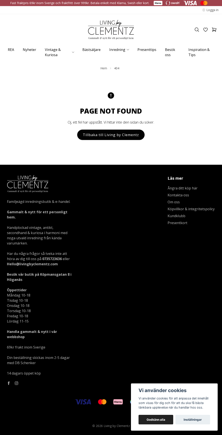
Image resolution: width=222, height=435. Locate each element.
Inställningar (193, 419)
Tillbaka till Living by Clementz (111, 134)
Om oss (174, 202)
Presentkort (177, 222)
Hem (103, 68)
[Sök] (197, 29)
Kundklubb (176, 215)
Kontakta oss (178, 195)
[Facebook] (8, 383)
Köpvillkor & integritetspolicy (191, 209)
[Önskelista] (205, 29)
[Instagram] (16, 383)
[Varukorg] (214, 29)
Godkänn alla (156, 419)
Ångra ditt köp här (183, 188)
